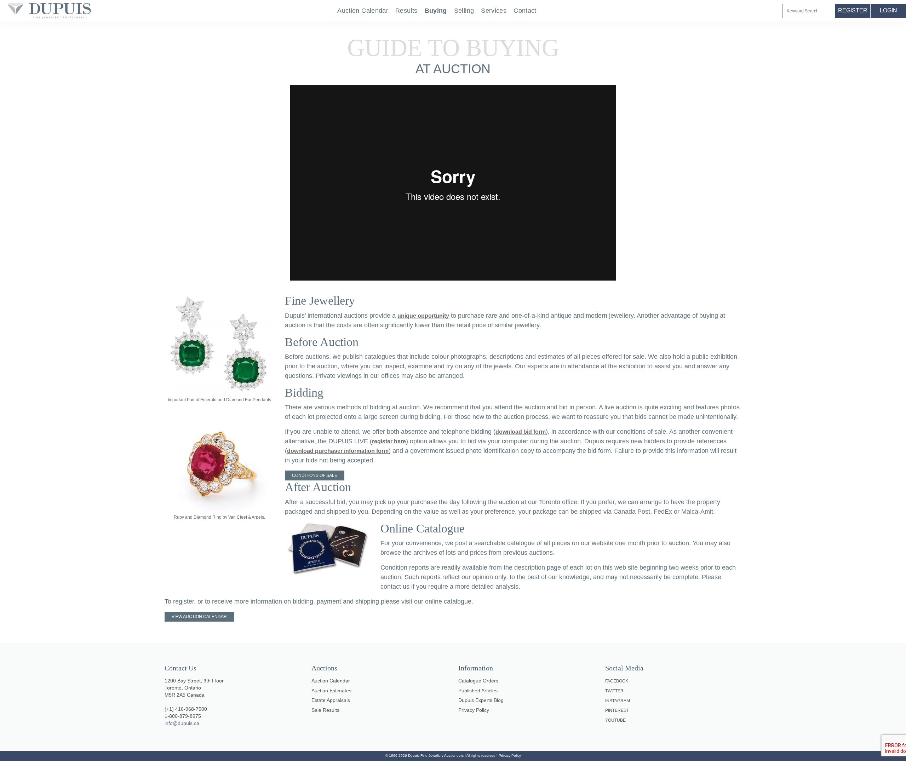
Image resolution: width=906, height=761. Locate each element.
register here (389, 441)
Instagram (617, 700)
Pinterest (617, 710)
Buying (436, 10)
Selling (464, 10)
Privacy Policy (510, 755)
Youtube (615, 720)
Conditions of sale (314, 475)
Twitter (614, 690)
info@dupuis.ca (182, 723)
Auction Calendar (362, 10)
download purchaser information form (338, 451)
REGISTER (852, 10)
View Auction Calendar (199, 616)
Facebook (616, 681)
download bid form (520, 432)
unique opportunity (423, 316)
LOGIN (888, 10)
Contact (525, 10)
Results (406, 10)
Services (493, 10)
